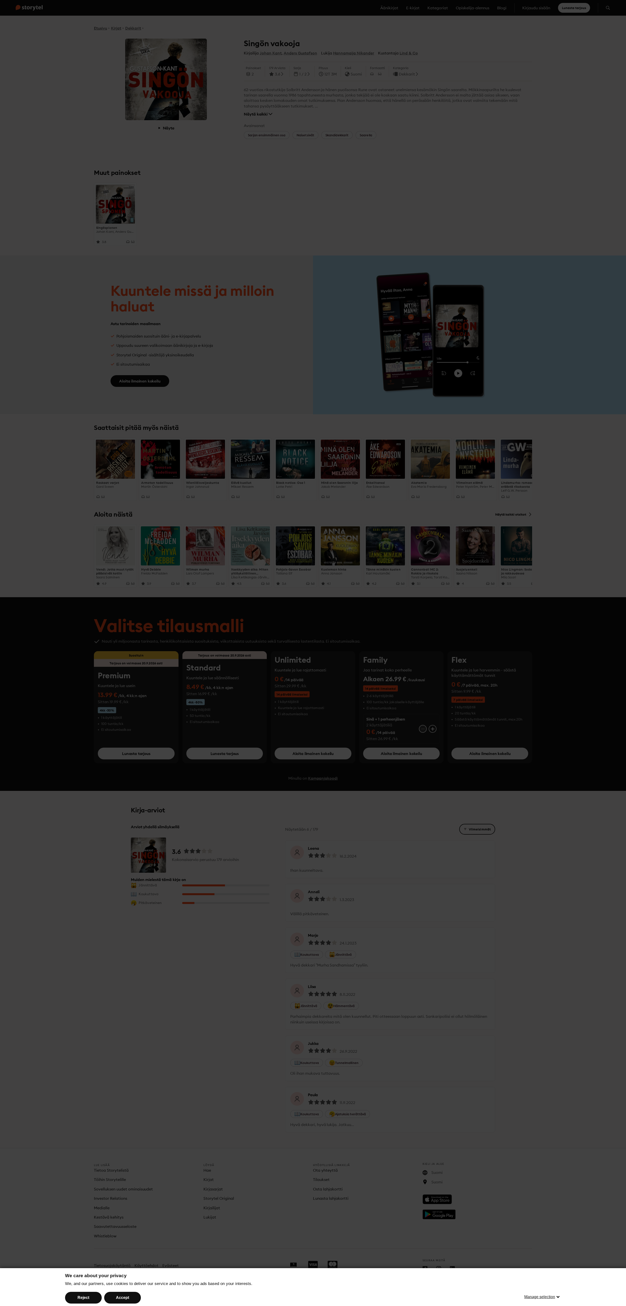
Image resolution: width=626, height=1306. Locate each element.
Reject (83, 1297)
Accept (122, 1297)
